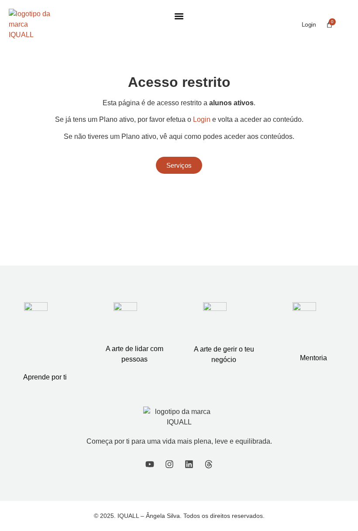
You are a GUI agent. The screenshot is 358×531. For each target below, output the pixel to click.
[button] (179, 16)
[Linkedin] (189, 464)
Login (309, 24)
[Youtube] (149, 464)
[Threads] (208, 464)
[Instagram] (169, 464)
